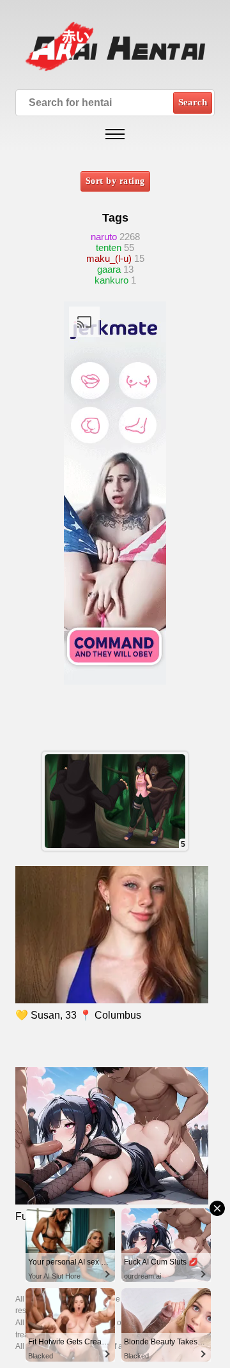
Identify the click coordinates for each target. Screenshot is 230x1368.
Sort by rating (115, 181)
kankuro (111, 280)
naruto (104, 236)
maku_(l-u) (109, 258)
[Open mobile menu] (115, 134)
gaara (109, 269)
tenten (108, 247)
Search (192, 102)
